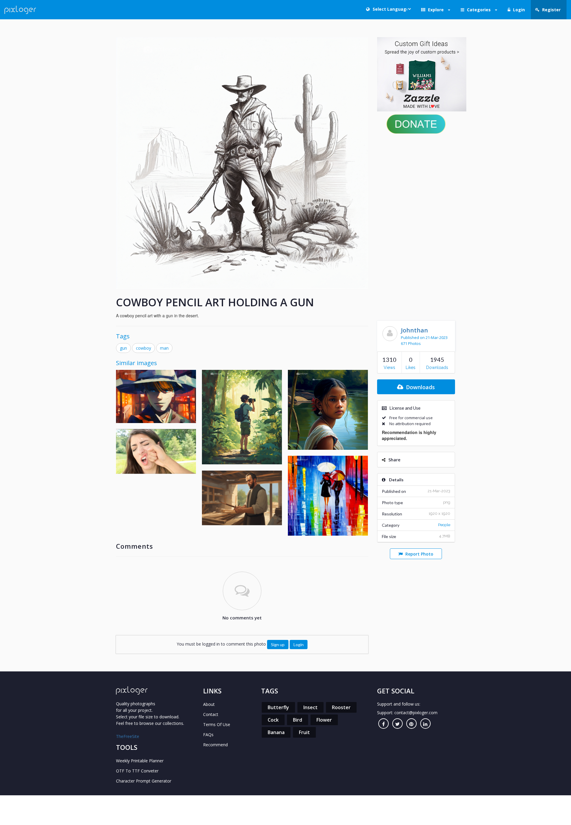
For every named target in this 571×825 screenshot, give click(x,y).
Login (299, 644)
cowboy (143, 348)
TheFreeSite (127, 736)
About (209, 704)
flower (324, 720)
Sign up (278, 644)
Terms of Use (216, 724)
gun (123, 348)
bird (297, 720)
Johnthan (414, 330)
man (164, 348)
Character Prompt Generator (143, 781)
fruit (304, 732)
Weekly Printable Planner (140, 761)
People (444, 525)
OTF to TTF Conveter (137, 771)
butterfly (278, 707)
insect (310, 707)
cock (273, 720)
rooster (341, 707)
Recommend (215, 744)
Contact (210, 714)
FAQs (208, 734)
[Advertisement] (416, 226)
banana (276, 732)
